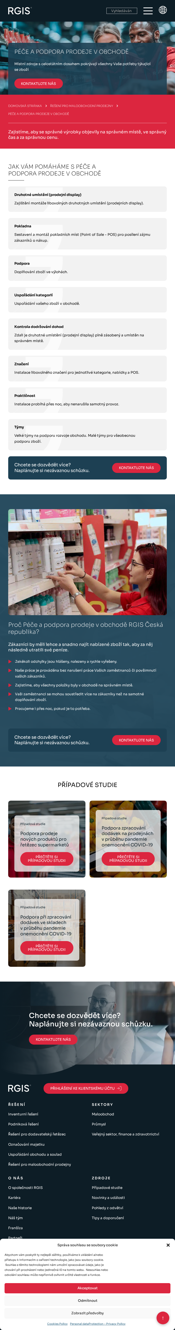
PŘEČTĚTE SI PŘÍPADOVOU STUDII (47, 859)
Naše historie (20, 1208)
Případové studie (107, 1187)
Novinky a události (108, 1197)
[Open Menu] (148, 11)
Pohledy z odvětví (107, 1208)
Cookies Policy (57, 1323)
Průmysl (99, 1124)
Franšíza (15, 1228)
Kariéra (14, 1197)
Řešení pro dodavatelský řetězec (37, 1134)
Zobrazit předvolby (87, 1313)
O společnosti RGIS (25, 1187)
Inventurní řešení (23, 1114)
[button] (168, 1245)
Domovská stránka (25, 106)
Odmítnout (87, 1300)
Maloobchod (103, 1114)
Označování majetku (26, 1144)
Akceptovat (87, 1288)
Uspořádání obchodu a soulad (35, 1154)
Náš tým (15, 1218)
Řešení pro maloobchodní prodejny (81, 106)
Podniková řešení (23, 1124)
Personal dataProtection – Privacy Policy (98, 1323)
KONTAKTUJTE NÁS (38, 83)
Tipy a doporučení (108, 1218)
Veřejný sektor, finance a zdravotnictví (125, 1134)
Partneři (15, 1238)
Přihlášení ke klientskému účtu (82, 1088)
